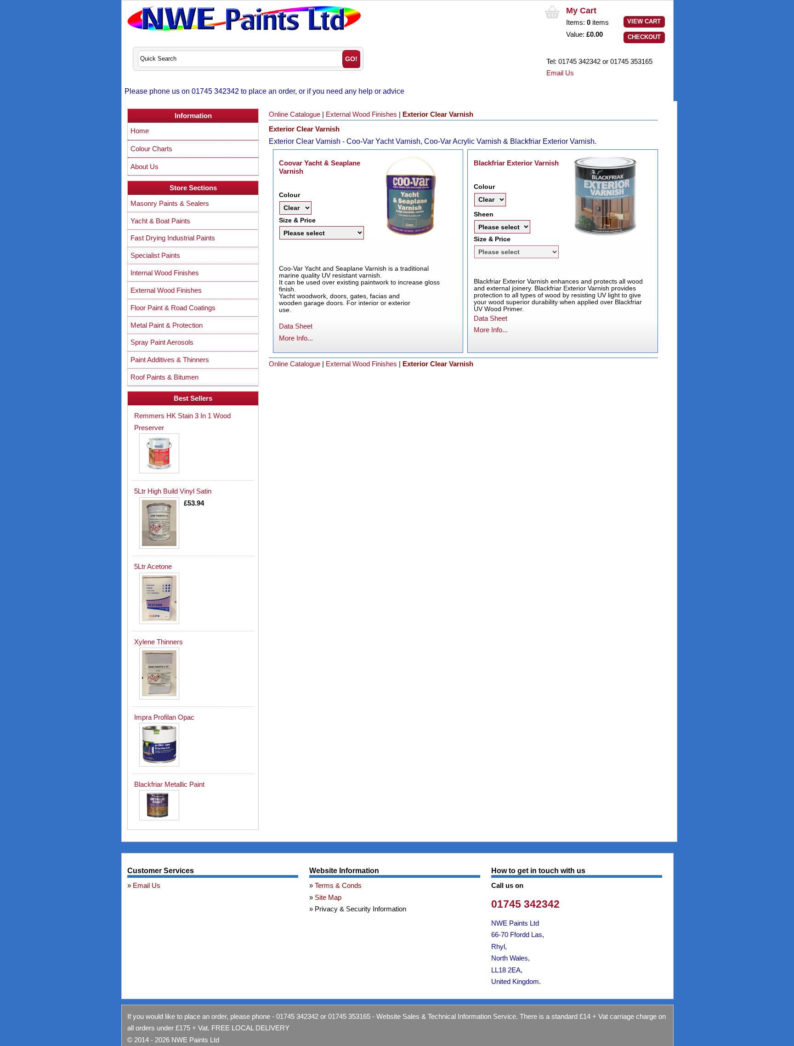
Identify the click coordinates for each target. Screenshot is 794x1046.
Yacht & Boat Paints (160, 221)
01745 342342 (525, 904)
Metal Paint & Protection (166, 325)
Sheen (483, 214)
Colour (289, 195)
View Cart (644, 21)
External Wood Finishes (361, 114)
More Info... (296, 338)
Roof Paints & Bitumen (164, 377)
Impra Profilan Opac (164, 717)
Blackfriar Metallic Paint (169, 784)
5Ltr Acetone (153, 566)
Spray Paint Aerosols (161, 342)
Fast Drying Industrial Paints (172, 238)
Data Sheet (295, 326)
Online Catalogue (294, 114)
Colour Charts (151, 149)
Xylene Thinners (158, 642)
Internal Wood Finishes (164, 273)
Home (139, 131)
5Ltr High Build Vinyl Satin (172, 491)
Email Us (560, 73)
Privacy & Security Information (360, 909)
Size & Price (297, 220)
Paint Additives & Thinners (169, 360)
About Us (144, 167)
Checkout (644, 37)
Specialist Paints (155, 255)
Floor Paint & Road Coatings (173, 308)
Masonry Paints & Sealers (169, 203)
